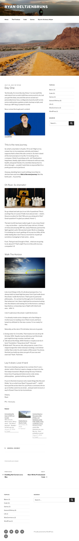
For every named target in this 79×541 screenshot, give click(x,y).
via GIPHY (8, 136)
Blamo (51, 90)
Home (6, 19)
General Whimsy (13, 448)
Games (32, 19)
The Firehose (16, 19)
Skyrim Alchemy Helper (45, 19)
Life (50, 104)
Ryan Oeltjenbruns (26, 7)
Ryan (19, 85)
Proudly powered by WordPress (43, 532)
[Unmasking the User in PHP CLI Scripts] (12, 421)
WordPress (52, 111)
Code (25, 19)
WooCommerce (54, 108)
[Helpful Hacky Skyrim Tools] (25, 414)
